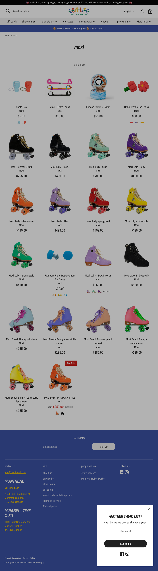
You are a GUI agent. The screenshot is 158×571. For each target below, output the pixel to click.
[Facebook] (122, 554)
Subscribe (125, 544)
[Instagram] (127, 554)
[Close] (149, 509)
